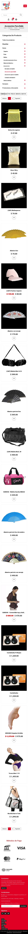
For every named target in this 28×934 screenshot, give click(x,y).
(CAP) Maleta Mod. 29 (14, 451)
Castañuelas (14, 693)
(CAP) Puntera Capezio (14, 291)
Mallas (5, 57)
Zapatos (6, 51)
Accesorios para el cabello (12, 74)
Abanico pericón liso (14, 411)
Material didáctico (8, 63)
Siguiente (17, 98)
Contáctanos (4, 929)
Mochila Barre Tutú (14, 813)
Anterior (4, 98)
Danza (15, 27)
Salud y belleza (7, 80)
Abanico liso (14, 250)
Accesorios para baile (15, 29)
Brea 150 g (14, 170)
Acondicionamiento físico (10, 60)
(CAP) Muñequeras (14, 210)
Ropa (5, 54)
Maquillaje (5, 44)
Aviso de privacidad (17, 932)
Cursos (3, 927)
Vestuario (5, 84)
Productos (10, 27)
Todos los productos (8, 40)
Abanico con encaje (14, 331)
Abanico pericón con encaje (14, 572)
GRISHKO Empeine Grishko (14, 733)
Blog (3, 925)
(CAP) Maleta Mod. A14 (14, 371)
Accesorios (21, 27)
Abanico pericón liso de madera (14, 532)
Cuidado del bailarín (10, 77)
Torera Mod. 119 (14, 773)
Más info (4, 888)
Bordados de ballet (10, 68)
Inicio (5, 27)
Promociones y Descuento (10, 88)
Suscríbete (23, 906)
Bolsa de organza (14, 130)
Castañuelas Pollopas (14, 653)
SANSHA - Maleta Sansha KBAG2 (14, 492)
